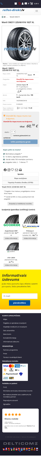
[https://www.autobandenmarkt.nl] (22, 448)
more (6, 428)
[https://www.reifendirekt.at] (29, 448)
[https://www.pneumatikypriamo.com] (6, 449)
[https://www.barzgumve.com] (24, 449)
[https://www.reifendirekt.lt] (32, 449)
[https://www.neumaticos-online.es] (27, 448)
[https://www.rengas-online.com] (37, 448)
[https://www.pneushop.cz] (4, 449)
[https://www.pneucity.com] (9, 449)
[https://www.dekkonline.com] (16, 448)
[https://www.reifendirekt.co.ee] (29, 449)
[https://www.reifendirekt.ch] (9, 448)
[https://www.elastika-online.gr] (22, 449)
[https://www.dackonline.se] (11, 448)
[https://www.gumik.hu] (14, 449)
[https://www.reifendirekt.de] (4, 448)
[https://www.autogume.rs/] (37, 449)
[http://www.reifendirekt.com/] (20, 451)
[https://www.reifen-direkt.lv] (34, 449)
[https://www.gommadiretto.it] (14, 448)
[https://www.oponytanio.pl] (16, 449)
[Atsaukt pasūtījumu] (20, 3)
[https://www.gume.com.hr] (27, 449)
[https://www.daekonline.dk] (19, 448)
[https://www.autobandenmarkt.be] (34, 448)
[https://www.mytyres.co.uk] (24, 448)
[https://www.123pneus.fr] (6, 448)
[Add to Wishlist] (12, 170)
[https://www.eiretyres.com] (11, 449)
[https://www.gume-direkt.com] (32, 448)
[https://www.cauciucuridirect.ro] (19, 449)
